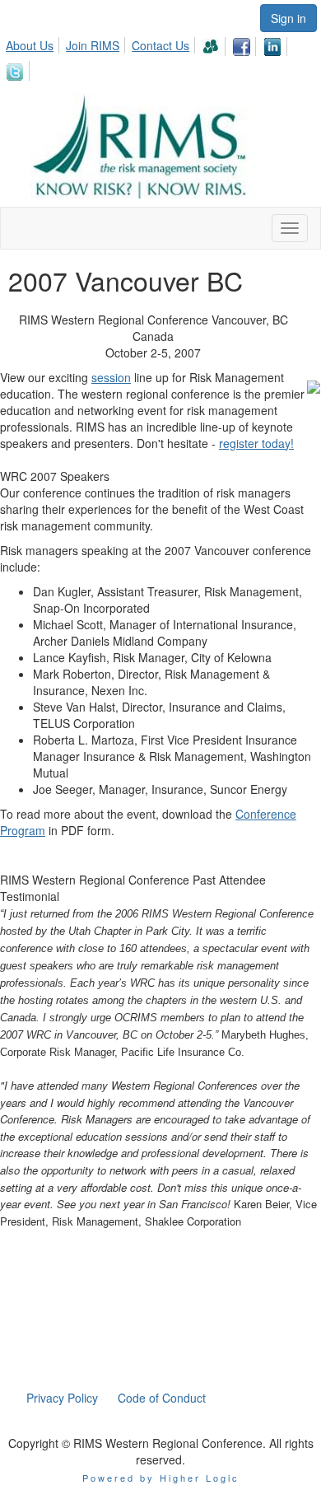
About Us (30, 45)
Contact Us (160, 45)
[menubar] (160, 56)
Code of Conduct (162, 1397)
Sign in (288, 18)
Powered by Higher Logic (161, 1477)
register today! (256, 443)
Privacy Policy (62, 1397)
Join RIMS (92, 45)
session (111, 377)
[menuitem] (34, 43)
